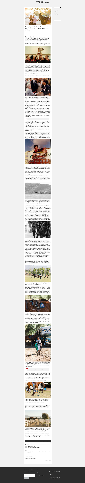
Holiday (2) (56, 11)
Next (49, 460)
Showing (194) (56, 14)
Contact (37, 472)
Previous (47, 460)
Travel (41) (56, 17)
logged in (29, 458)
